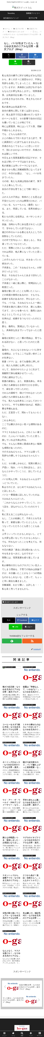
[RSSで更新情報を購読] (32, 641)
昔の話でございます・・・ (13, 602)
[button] (28, 62)
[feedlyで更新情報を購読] (12, 641)
